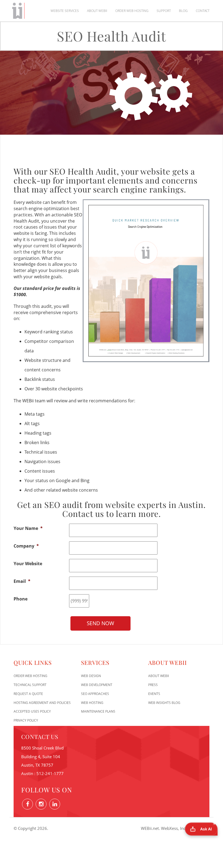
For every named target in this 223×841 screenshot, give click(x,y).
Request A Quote (28, 693)
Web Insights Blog (164, 702)
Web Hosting (92, 702)
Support (164, 10)
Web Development (96, 684)
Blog (183, 10)
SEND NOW (100, 623)
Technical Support (30, 684)
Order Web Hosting (131, 10)
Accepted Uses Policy (32, 711)
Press (153, 684)
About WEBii (97, 10)
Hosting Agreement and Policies (42, 702)
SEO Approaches (95, 693)
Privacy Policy (26, 720)
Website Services (65, 10)
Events (154, 693)
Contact (202, 10)
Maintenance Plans (98, 711)
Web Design (91, 676)
